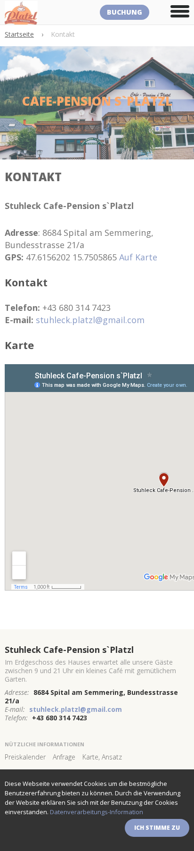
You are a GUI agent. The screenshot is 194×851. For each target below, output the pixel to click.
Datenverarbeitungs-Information (96, 812)
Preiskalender (25, 756)
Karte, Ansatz (102, 756)
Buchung (124, 12)
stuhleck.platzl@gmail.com (90, 319)
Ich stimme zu (157, 828)
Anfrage (64, 756)
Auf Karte (138, 257)
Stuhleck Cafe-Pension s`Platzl (69, 649)
